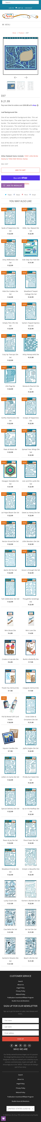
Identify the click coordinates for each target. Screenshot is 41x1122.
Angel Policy (21, 988)
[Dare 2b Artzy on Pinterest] (20, 1045)
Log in (11, 8)
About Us (20, 985)
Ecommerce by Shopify (30, 1115)
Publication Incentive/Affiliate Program (20, 997)
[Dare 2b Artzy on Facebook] (11, 1045)
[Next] (25, 77)
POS (19, 1115)
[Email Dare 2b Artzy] (29, 1045)
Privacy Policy (20, 991)
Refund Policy (20, 994)
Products (21, 33)
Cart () (20, 8)
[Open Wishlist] (3, 1118)
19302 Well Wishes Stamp (18, 159)
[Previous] (15, 77)
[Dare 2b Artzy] (20, 16)
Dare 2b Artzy (12, 1115)
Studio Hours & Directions (20, 1001)
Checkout (28, 8)
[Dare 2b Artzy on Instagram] (24, 1045)
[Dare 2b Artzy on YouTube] (16, 1045)
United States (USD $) (19, 1108)
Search (20, 981)
